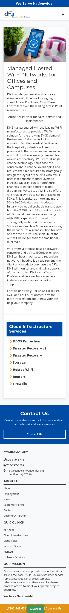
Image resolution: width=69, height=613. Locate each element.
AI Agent (9, 529)
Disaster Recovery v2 (29, 348)
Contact (8, 510)
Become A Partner (15, 515)
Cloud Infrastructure (16, 535)
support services (51, 571)
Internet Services (14, 546)
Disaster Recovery (27, 355)
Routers (19, 376)
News (7, 499)
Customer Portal (14, 504)
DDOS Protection (26, 341)
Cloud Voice (11, 540)
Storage (19, 362)
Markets (9, 551)
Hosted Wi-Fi (23, 369)
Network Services (14, 557)
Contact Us (34, 434)
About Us (9, 488)
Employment (11, 494)
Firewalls (20, 384)
